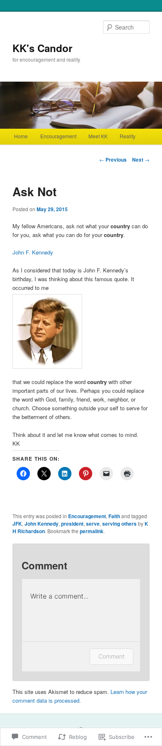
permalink (91, 531)
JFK (17, 523)
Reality (127, 136)
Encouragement (58, 136)
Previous (113, 159)
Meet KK (98, 136)
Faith (114, 516)
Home (21, 136)
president (72, 523)
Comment (111, 656)
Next (141, 159)
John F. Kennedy (32, 252)
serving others (119, 523)
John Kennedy (42, 523)
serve (93, 523)
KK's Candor (42, 48)
